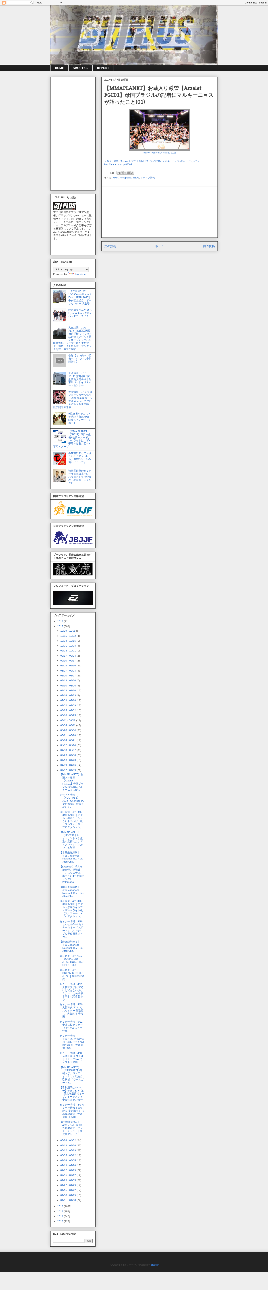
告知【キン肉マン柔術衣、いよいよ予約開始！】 (79, 358)
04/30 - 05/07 (68, 750)
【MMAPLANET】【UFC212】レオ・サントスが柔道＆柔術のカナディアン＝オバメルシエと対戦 (71, 840)
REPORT (103, 67)
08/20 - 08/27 (68, 675)
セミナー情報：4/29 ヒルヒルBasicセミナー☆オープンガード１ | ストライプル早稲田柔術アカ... (72, 929)
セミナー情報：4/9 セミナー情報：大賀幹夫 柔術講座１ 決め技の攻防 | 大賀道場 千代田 (72, 1110)
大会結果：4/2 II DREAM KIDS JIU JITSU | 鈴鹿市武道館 (72, 974)
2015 (60, 1211)
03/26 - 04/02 (68, 1140)
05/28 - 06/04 (68, 730)
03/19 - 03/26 (68, 1145)
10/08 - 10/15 (68, 640)
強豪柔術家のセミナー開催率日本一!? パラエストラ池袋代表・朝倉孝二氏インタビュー (79, 476)
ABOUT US (80, 67)
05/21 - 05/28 (68, 735)
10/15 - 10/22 (68, 635)
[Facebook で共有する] (129, 173)
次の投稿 (110, 246)
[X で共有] (125, 173)
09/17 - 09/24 (68, 655)
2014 (60, 1216)
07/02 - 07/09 (68, 705)
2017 (60, 626)
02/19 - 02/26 (68, 1165)
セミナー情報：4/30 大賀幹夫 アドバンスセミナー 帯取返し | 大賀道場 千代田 (71, 1010)
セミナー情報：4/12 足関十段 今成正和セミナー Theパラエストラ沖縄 (71, 1058)
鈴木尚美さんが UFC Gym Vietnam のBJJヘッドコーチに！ (80, 313)
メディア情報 (148, 177)
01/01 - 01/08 (68, 1200)
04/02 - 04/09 (68, 770)
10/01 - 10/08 (68, 645)
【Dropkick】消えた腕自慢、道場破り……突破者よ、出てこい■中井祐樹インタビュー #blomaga (72, 874)
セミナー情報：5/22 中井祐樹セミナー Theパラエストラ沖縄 (71, 1026)
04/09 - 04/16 (68, 765)
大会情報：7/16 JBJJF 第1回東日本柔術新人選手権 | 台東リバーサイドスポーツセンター (79, 379)
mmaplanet (126, 177)
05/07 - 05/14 (68, 745)
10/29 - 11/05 (68, 630)
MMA (116, 177)
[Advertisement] (159, 212)
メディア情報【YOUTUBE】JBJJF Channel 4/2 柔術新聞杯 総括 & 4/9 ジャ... (72, 800)
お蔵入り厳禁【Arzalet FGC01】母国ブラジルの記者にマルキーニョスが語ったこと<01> (151, 161)
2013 (60, 1221)
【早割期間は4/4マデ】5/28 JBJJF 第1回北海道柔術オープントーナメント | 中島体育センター (72, 1093)
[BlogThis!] (122, 173)
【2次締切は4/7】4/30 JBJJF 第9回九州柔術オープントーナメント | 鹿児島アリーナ (71, 1128)
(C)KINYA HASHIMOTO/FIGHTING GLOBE (159, 153)
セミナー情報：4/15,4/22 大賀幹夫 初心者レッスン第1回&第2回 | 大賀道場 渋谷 (72, 1041)
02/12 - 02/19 (68, 1170)
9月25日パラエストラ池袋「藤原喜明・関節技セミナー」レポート (79, 418)
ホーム (159, 246)
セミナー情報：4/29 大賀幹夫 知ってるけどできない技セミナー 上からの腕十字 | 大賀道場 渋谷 (71, 992)
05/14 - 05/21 (68, 740)
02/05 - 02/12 (68, 1175)
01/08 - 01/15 (68, 1195)
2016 (60, 1206)
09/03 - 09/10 (68, 665)
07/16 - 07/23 (68, 695)
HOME (59, 67)
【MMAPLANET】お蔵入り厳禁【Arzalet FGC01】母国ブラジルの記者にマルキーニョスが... (71, 782)
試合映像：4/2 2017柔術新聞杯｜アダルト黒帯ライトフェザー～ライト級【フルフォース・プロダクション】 (71, 909)
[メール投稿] (111, 172)
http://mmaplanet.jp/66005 (118, 164)
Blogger (154, 1264)
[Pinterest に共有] (132, 173)
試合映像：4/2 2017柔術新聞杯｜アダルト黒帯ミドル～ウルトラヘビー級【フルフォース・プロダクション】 (71, 819)
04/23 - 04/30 (68, 755)
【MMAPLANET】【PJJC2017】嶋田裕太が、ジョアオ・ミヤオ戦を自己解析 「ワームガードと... (72, 1075)
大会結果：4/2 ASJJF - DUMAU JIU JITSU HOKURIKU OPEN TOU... (72, 960)
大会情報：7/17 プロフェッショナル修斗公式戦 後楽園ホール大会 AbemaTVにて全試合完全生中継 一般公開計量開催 (72, 399)
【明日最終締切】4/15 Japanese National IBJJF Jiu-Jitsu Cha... (72, 892)
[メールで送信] (118, 173)
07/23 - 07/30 (68, 690)
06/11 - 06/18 (68, 720)
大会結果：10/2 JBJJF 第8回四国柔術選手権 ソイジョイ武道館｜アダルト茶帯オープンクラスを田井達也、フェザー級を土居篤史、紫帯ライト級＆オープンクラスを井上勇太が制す (72, 338)
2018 (60, 621)
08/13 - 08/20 (68, 680)
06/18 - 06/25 (68, 715)
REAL (136, 177)
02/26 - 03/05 (68, 1160)
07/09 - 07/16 (68, 700)
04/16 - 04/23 (68, 760)
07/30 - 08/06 (68, 685)
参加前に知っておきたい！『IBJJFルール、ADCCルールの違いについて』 (79, 458)
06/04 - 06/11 (68, 725)
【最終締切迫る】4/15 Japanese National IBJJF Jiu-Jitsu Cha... (72, 946)
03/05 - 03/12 (68, 1155)
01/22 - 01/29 (68, 1185)
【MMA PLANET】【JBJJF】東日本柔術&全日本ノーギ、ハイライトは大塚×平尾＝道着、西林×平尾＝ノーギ (72, 439)
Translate (80, 274)
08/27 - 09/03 (68, 670)
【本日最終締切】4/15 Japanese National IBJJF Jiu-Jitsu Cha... (72, 857)
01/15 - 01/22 (68, 1190)
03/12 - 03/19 (68, 1150)
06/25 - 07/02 (68, 710)
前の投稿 (209, 246)
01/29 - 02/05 (68, 1180)
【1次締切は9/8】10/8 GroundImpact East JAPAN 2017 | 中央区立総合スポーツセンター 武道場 (79, 297)
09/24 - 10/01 (68, 650)
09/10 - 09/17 (68, 660)
